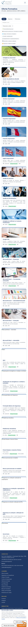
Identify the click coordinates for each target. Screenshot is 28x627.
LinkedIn (3, 602)
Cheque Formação (5, 577)
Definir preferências (20, 622)
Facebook (4, 598)
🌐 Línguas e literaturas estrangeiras (9, 33)
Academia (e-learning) (6, 586)
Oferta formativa (5, 573)
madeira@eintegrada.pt (6, 567)
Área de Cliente (5, 584)
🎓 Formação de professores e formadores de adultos (12, 31)
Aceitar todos (22, 625)
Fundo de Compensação (7, 579)
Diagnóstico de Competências (8, 575)
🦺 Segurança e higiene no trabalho (8, 43)
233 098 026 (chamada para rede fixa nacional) (11, 559)
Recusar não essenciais (9, 625)
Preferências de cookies (6, 592)
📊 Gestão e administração (7, 36)
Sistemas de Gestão (6, 581)
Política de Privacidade (6, 590)
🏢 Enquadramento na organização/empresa (10, 38)
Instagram (4, 600)
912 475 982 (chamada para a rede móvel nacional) (12, 565)
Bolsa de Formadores (6, 588)
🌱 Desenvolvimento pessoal (7, 29)
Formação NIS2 (5, 582)
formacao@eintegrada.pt (7, 561)
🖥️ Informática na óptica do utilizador (9, 41)
